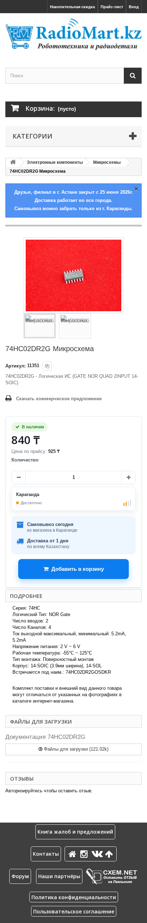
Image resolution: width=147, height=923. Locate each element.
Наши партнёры (59, 876)
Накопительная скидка (72, 7)
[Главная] (73, 854)
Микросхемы (107, 162)
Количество (25, 460)
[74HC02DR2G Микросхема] (39, 326)
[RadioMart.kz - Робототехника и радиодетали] (73, 34)
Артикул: (15, 366)
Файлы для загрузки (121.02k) (75, 749)
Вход (134, 7)
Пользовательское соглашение (73, 911)
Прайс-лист (112, 7)
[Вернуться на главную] (13, 162)
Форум (20, 876)
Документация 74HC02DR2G (45, 737)
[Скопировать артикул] (47, 366)
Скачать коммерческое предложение (59, 398)
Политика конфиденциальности (73, 897)
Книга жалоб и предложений (75, 831)
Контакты (46, 853)
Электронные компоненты (55, 162)
